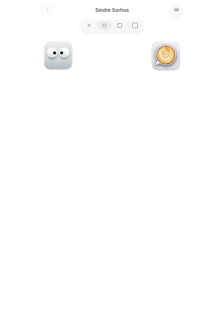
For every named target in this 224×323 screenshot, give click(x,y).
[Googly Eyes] (58, 55)
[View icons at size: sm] (89, 25)
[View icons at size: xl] (135, 25)
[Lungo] (165, 55)
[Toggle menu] (176, 9)
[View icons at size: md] (104, 25)
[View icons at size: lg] (119, 25)
